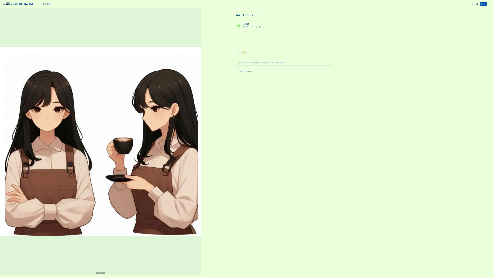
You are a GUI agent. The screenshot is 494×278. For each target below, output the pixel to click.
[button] (4, 4)
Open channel (244, 71)
